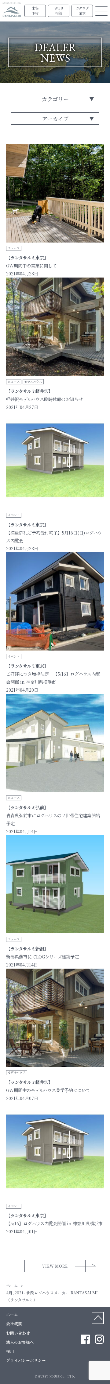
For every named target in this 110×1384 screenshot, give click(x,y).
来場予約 (35, 11)
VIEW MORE (55, 1266)
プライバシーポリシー (26, 1360)
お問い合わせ (18, 1333)
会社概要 (14, 1324)
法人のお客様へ (20, 1342)
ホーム (12, 1314)
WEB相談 (58, 11)
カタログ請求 (82, 11)
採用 (10, 1351)
